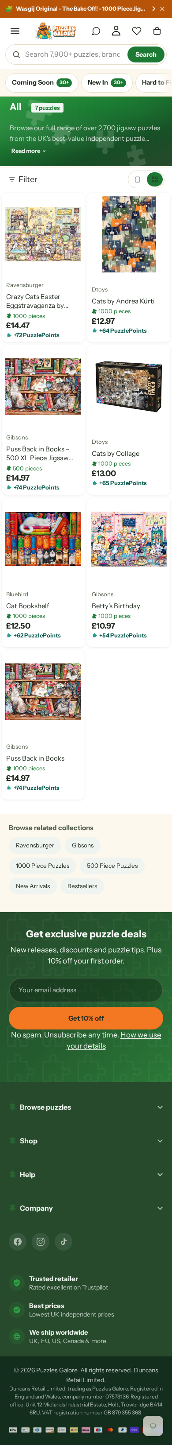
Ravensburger (25, 285)
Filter (28, 179)
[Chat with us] (96, 31)
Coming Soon (40, 82)
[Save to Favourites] (15, 263)
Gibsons (17, 437)
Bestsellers (82, 886)
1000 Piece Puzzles (42, 865)
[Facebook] (17, 1242)
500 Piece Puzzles (112, 865)
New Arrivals (33, 886)
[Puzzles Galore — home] (55, 31)
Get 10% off (86, 1018)
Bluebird (17, 594)
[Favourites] (136, 31)
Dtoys (100, 289)
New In (105, 82)
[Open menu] (15, 31)
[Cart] (157, 31)
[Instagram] (40, 1242)
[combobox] (73, 54)
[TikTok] (63, 1242)
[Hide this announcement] (162, 9)
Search (146, 54)
